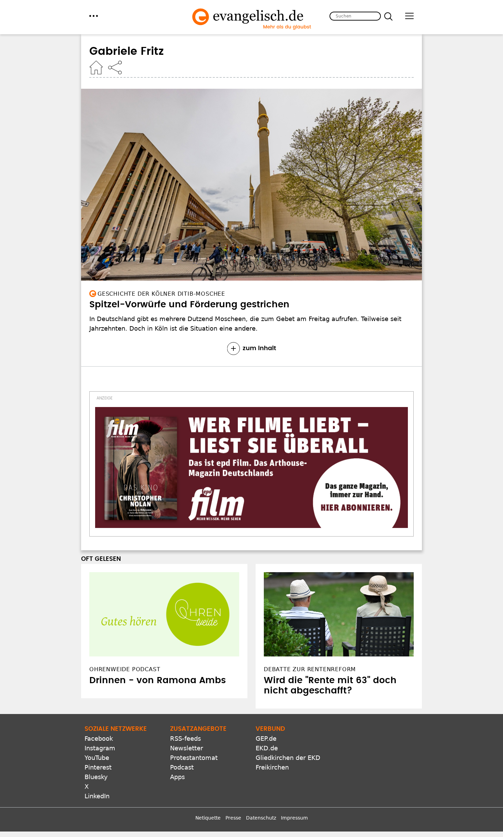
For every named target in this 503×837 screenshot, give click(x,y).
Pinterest (98, 767)
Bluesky (96, 776)
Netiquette (208, 818)
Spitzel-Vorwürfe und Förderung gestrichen (189, 304)
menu (93, 16)
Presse (233, 818)
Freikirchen (272, 767)
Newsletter (186, 748)
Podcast (182, 767)
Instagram (100, 748)
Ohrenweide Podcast (124, 669)
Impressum (294, 818)
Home (96, 67)
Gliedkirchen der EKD (288, 757)
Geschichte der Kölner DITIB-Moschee (161, 294)
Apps (177, 776)
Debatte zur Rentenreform (310, 669)
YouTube (97, 757)
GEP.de (266, 738)
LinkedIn (97, 796)
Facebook (99, 738)
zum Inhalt (259, 348)
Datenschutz (261, 818)
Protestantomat (194, 757)
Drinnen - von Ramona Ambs (157, 680)
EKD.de (267, 748)
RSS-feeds (185, 738)
